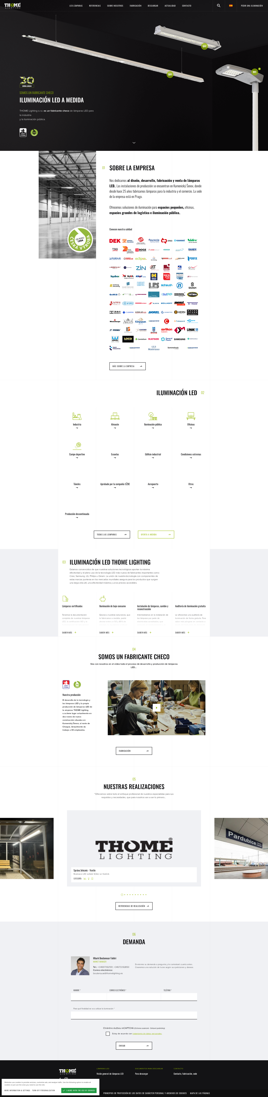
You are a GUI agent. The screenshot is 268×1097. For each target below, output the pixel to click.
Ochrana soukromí (142, 1028)
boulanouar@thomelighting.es (108, 973)
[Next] (238, 846)
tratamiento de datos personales (147, 1033)
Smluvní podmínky (157, 1028)
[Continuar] (134, 142)
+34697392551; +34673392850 (113, 967)
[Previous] (30, 846)
